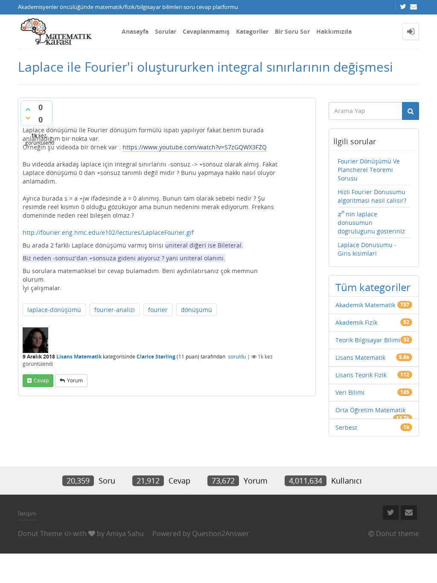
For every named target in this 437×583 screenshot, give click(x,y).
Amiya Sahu (125, 533)
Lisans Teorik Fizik (361, 375)
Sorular (165, 31)
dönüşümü (196, 310)
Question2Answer (220, 533)
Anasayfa (135, 31)
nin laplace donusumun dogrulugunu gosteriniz (371, 222)
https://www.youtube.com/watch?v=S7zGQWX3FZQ (194, 147)
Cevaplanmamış (206, 31)
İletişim (27, 513)
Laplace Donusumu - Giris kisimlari (367, 249)
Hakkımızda (334, 31)
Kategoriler (252, 31)
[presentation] (342, 214)
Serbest (346, 427)
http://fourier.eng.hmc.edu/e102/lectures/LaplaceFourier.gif (108, 232)
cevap (41, 380)
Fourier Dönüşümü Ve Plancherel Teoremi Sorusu (369, 169)
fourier (158, 310)
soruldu (237, 356)
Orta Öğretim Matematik (370, 410)
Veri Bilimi (349, 392)
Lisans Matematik (79, 356)
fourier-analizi (114, 310)
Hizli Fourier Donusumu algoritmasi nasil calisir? (372, 196)
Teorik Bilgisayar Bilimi (367, 340)
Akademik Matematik (365, 305)
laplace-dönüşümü (54, 310)
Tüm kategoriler (373, 287)
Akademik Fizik (356, 322)
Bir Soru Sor (292, 31)
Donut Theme (40, 533)
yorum (75, 380)
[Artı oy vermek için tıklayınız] (27, 109)
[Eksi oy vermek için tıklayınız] (27, 118)
